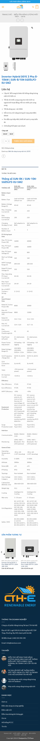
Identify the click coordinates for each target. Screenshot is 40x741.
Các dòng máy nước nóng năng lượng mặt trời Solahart (22, 680)
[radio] (5, 134)
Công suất (5, 130)
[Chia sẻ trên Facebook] (3, 156)
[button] (3, 7)
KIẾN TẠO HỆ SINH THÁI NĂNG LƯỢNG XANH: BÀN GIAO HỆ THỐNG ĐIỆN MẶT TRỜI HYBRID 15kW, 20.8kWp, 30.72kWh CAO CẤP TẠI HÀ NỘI (23, 661)
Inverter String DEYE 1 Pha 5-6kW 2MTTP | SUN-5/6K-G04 (29, 564)
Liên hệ (23, 735)
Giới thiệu (17, 733)
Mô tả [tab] (4, 169)
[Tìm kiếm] (33, 7)
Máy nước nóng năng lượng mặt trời (21, 686)
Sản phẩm (32, 733)
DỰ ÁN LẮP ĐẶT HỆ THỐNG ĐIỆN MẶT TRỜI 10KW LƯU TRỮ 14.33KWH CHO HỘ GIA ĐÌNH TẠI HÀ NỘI (23, 672)
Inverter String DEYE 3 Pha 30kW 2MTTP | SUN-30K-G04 (10, 564)
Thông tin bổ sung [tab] (9, 173)
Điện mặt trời (7, 710)
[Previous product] (22, 20)
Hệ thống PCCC (7, 722)
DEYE (23, 16)
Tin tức (4, 726)
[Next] (38, 556)
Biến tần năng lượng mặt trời (17, 151)
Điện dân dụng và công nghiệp (13, 706)
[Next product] (18, 20)
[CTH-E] (20, 7)
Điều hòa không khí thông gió (12, 714)
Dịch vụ (4, 702)
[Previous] (1, 556)
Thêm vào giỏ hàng (23, 141)
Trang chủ (7, 14)
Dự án (4, 718)
